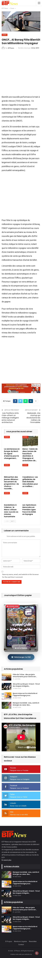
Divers (4, 34)
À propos (8, 941)
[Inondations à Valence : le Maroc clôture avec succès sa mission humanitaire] (12, 497)
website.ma (28, 954)
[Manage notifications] (37, 953)
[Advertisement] (21, 73)
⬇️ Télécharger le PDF (21, 657)
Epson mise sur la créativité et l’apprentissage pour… (25, 694)
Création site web (16, 954)
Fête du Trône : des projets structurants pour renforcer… (25, 675)
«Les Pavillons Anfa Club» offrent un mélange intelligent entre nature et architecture (10, 418)
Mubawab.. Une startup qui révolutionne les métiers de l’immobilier (33, 418)
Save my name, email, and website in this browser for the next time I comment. (20, 576)
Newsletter (33, 941)
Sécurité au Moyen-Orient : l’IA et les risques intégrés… (26, 685)
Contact (21, 944)
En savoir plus (6, 860)
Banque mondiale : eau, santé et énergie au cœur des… (26, 704)
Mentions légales (20, 941)
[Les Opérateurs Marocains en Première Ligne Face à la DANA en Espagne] (30, 497)
